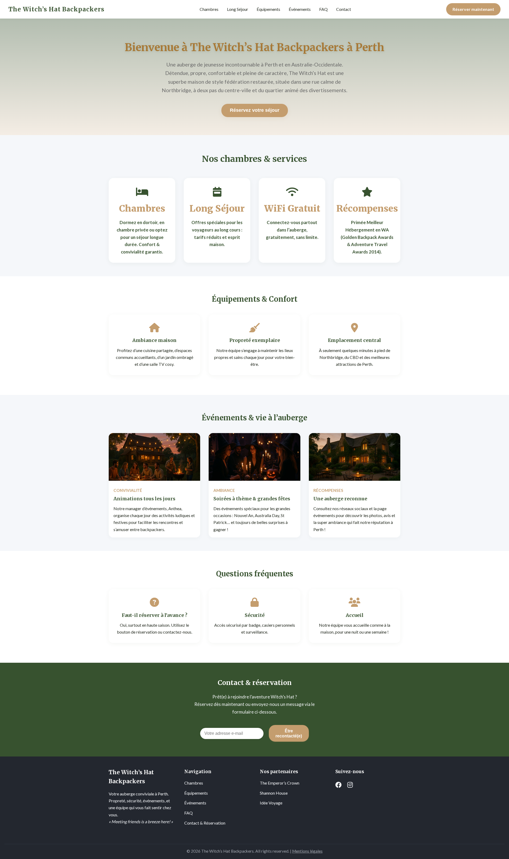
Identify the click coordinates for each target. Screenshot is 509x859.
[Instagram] (350, 785)
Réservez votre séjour (254, 110)
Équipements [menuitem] (268, 9)
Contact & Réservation (204, 822)
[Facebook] (338, 785)
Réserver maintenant (473, 9)
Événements (195, 802)
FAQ (188, 812)
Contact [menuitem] (343, 9)
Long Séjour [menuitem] (237, 9)
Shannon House (274, 792)
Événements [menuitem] (300, 9)
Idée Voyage (271, 802)
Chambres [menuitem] (209, 9)
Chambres (193, 782)
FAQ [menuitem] (323, 9)
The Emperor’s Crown (279, 782)
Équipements (196, 792)
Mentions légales (307, 851)
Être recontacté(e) (288, 733)
